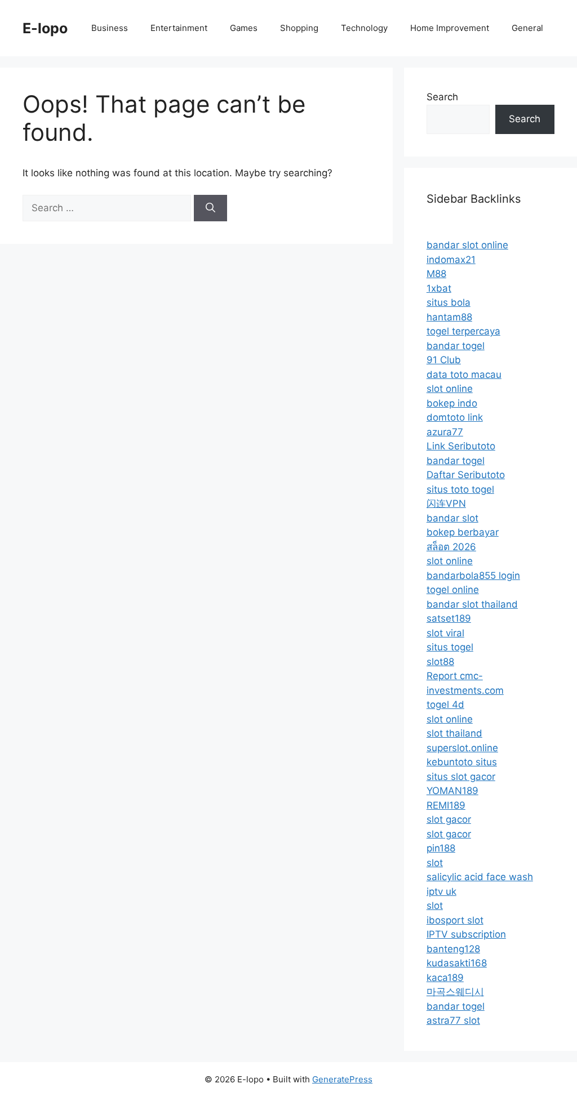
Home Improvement (449, 28)
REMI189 (446, 805)
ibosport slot (455, 920)
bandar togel (456, 345)
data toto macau (464, 374)
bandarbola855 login (473, 575)
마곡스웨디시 (455, 991)
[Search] (210, 208)
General (527, 28)
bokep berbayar (463, 532)
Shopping (299, 28)
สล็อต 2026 (451, 546)
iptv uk (441, 891)
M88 (436, 273)
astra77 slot (453, 1020)
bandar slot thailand (472, 604)
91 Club (444, 359)
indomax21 (451, 259)
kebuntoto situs (462, 762)
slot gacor (449, 819)
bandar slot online (467, 245)
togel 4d (445, 704)
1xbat (439, 288)
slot (435, 862)
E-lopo (45, 28)
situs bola (449, 302)
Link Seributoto (461, 446)
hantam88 (449, 317)
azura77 (445, 432)
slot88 (440, 661)
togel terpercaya (463, 331)
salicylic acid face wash (480, 876)
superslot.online (462, 747)
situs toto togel (460, 489)
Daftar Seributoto (466, 474)
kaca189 (445, 977)
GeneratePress (342, 1079)
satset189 (449, 618)
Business (109, 28)
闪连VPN (446, 503)
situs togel (450, 647)
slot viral (445, 633)
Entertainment (178, 28)
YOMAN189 (452, 790)
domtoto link (455, 417)
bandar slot (452, 518)
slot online (450, 388)
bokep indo (452, 403)
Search (442, 96)
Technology (364, 28)
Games (244, 28)
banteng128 (453, 949)
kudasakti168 (457, 963)
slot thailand (454, 733)
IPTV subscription (466, 934)
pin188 (441, 848)
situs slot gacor (461, 776)
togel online (453, 589)
